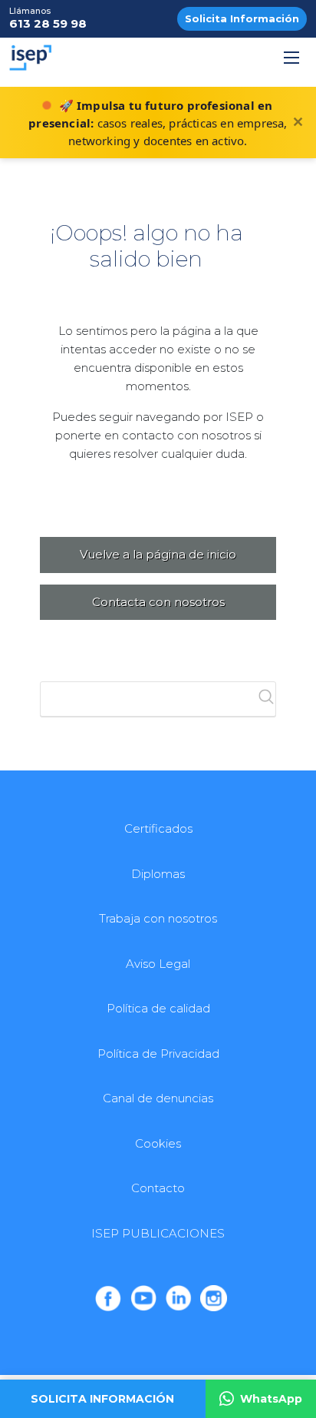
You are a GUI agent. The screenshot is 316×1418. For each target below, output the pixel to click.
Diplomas (158, 873)
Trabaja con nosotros (158, 918)
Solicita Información (242, 18)
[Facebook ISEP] (108, 1298)
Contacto (158, 1188)
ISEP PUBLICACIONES (158, 1233)
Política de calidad (158, 1008)
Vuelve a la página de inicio (158, 554)
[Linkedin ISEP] (179, 1298)
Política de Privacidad (158, 1053)
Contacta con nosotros (158, 602)
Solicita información (102, 1399)
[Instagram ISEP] (213, 1298)
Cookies (158, 1143)
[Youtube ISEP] (143, 1298)
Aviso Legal (158, 963)
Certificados (158, 828)
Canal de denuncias (158, 1098)
